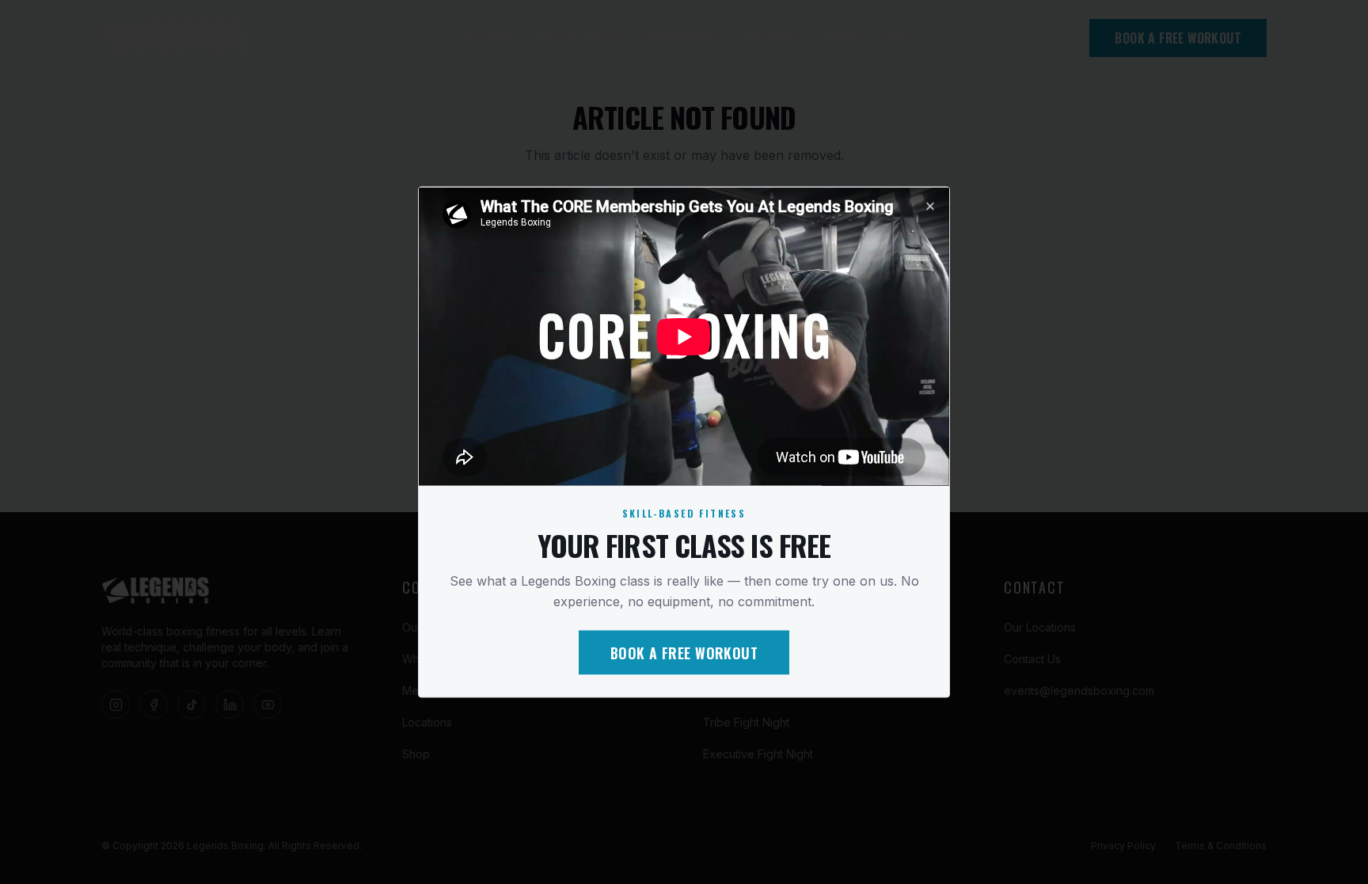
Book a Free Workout (684, 653)
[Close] (930, 205)
